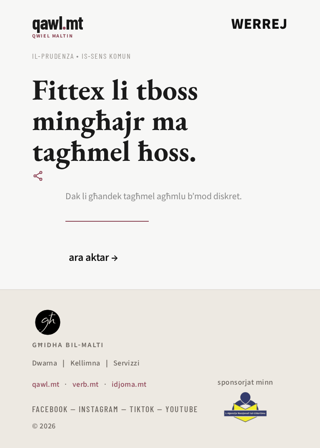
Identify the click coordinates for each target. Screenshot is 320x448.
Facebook (50, 409)
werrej (259, 24)
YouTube (181, 409)
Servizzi (126, 363)
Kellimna (85, 363)
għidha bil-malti (68, 344)
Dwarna (44, 363)
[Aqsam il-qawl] (38, 176)
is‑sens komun (106, 55)
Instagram (99, 409)
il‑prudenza (53, 55)
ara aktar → (93, 257)
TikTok (142, 409)
